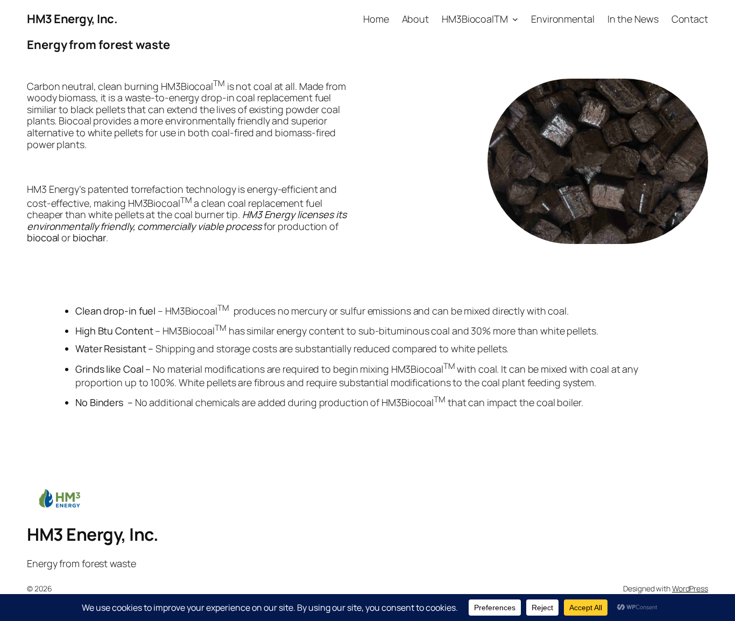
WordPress (690, 588)
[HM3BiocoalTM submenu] (515, 19)
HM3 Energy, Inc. (72, 19)
